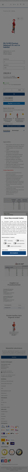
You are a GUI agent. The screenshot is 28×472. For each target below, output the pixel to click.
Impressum (12, 237)
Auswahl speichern (22, 249)
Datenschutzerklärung (6, 237)
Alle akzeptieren (14, 253)
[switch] (5, 240)
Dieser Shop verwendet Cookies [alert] (14, 218)
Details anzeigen (5, 249)
